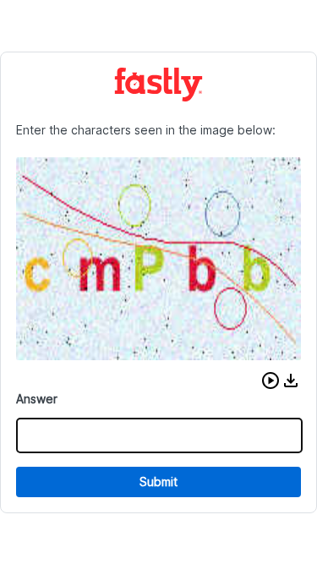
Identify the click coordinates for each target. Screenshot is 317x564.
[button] (270, 380)
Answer (36, 399)
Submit (158, 481)
